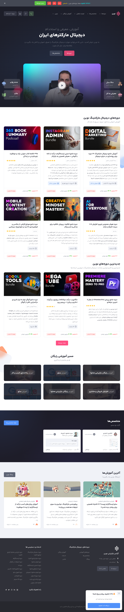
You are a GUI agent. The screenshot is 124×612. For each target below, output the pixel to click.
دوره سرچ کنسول (36, 576)
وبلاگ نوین (9, 475)
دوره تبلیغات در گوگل (16, 562)
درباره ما (113, 569)
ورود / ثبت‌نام (10, 14)
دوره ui (20, 565)
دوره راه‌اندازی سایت (35, 579)
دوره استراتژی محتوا (35, 569)
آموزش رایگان (67, 14)
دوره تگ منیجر (18, 579)
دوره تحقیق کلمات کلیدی (15, 569)
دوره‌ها (104, 14)
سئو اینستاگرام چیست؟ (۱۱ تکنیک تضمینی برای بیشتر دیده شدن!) (102, 506)
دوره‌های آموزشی (84, 552)
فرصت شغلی (80, 14)
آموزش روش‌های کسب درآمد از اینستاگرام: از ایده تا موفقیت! (26, 506)
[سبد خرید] (20, 13)
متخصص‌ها (92, 14)
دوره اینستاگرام (17, 558)
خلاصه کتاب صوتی (36, 583)
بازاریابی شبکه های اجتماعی (106, 501)
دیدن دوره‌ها (40, 3)
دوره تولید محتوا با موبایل (33, 572)
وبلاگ (88, 559)
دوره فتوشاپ (18, 576)
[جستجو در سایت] (25, 13)
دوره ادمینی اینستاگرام (34, 565)
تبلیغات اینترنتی (73, 501)
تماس (64, 559)
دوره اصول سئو (17, 572)
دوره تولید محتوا (36, 562)
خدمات (64, 556)
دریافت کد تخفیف (103, 606)
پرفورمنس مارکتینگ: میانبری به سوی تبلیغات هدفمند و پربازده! (64, 506)
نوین (56, 14)
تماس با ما (102, 569)
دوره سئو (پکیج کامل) (34, 558)
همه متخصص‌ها (11, 423)
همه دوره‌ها (62, 343)
